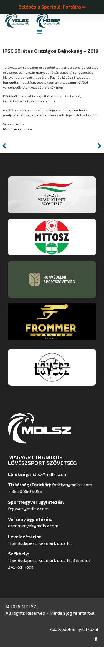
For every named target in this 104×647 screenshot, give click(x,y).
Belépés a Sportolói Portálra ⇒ (52, 6)
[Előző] (26, 146)
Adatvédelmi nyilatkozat (74, 629)
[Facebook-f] (95, 639)
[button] (39, 32)
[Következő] (78, 146)
